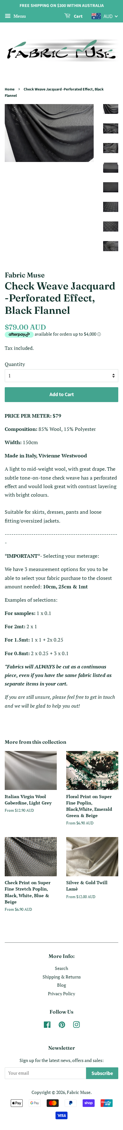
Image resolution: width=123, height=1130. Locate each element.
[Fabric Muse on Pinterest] (61, 1026)
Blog (61, 985)
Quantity (15, 364)
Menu (19, 16)
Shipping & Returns (62, 977)
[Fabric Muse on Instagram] (76, 1026)
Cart (78, 16)
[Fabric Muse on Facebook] (47, 1026)
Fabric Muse (79, 1092)
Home (10, 89)
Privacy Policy (61, 994)
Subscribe (102, 1073)
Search (61, 968)
